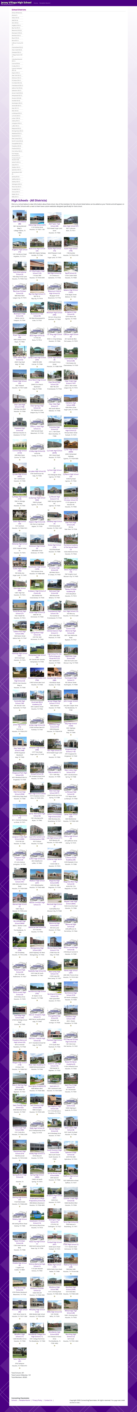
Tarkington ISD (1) (17, 184)
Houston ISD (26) (16, 98)
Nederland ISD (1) (17, 133)
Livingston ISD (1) (17, 123)
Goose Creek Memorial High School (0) (71, 631)
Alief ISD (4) (15, 20)
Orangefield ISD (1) (17, 143)
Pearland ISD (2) (16, 148)
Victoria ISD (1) (16, 192)
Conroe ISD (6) (16, 63)
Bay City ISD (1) (16, 28)
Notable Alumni (44, 3)
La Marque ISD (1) (17, 113)
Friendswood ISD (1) (17, 85)
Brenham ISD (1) (16, 35)
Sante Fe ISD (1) (16, 162)
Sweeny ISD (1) (16, 181)
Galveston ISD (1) (16, 90)
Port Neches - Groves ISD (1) (16, 154)
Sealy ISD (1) (15, 165)
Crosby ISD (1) (16, 66)
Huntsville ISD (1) (16, 105)
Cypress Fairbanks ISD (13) (17, 69)
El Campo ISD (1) (16, 80)
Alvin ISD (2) (15, 23)
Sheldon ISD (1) (16, 167)
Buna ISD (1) (15, 40)
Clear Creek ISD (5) (17, 50)
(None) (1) (14, 15)
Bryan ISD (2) (15, 38)
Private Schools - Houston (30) (16, 158)
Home (36, 3)
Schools (14, 1400)
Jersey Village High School (16, 2)
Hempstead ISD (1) (17, 95)
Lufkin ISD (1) (15, 126)
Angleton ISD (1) (16, 25)
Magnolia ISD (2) (16, 128)
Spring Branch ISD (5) (17, 173)
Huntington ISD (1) (17, 103)
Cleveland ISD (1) (16, 52)
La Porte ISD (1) (16, 116)
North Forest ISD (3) (17, 141)
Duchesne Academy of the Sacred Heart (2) (71, 547)
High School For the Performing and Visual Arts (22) (54, 656)
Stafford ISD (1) (16, 179)
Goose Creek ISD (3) (17, 93)
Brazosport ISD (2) (17, 33)
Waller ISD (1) (15, 194)
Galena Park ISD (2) (17, 88)
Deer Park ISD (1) (16, 75)
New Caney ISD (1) (17, 138)
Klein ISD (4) (15, 111)
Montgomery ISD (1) (17, 131)
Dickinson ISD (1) (16, 78)
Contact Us (48, 1400)
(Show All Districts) (17, 13)
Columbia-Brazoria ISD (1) (17, 60)
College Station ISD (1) (17, 55)
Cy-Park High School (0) (54, 471)
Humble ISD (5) (16, 100)
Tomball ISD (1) (16, 189)
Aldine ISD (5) (15, 18)
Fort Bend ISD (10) (17, 83)
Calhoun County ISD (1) (17, 44)
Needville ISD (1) (16, 136)
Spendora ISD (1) (16, 170)
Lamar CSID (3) (16, 118)
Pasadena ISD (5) (16, 146)
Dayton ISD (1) (16, 73)
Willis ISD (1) (15, 197)
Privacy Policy (37, 1400)
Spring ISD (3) (15, 176)
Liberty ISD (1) (16, 121)
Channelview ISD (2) (17, 47)
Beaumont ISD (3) (17, 30)
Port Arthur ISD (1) (17, 151)
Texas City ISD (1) (16, 186)
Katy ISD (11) (15, 108)
